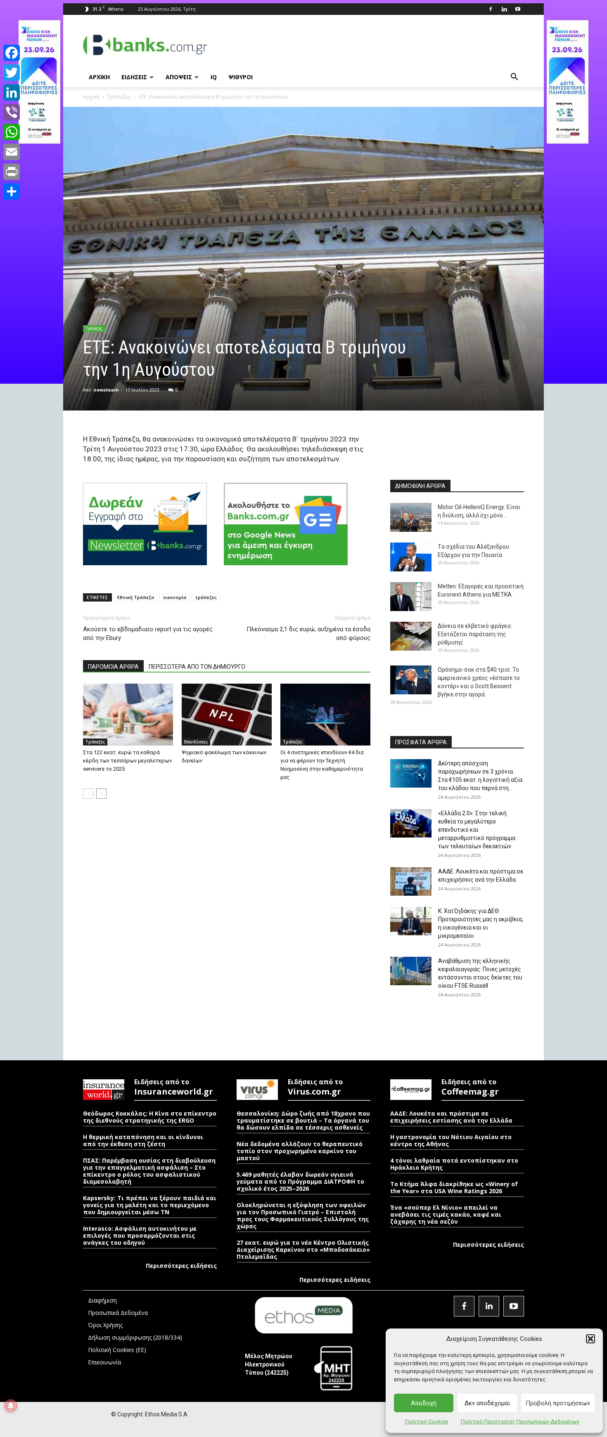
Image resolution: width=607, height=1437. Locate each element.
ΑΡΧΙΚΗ (99, 77)
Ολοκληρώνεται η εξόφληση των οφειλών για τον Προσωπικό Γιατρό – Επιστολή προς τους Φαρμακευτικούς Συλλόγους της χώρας (303, 1215)
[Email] (11, 152)
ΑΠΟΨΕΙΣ (179, 77)
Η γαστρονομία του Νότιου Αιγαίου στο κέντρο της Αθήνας (451, 1140)
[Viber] (11, 112)
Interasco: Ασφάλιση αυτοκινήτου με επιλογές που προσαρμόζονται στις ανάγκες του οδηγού (140, 1235)
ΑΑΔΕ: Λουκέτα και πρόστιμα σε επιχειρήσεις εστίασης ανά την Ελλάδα (451, 1116)
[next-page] (101, 793)
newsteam (106, 390)
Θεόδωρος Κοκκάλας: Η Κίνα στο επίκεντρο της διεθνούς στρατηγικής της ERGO (149, 1116)
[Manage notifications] (10, 1405)
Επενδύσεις (196, 742)
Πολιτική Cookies (426, 1421)
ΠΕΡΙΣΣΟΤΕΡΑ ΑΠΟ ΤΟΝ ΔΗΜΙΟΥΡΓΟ (197, 666)
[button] (590, 1339)
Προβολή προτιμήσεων (558, 1403)
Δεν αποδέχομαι (487, 1403)
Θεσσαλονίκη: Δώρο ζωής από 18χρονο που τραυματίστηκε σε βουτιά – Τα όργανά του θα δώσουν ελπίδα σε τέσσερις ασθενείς (303, 1120)
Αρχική (91, 96)
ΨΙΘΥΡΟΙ (240, 77)
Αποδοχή (423, 1403)
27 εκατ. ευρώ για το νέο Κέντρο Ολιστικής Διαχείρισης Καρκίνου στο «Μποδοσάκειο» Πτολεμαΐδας (303, 1249)
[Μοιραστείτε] (11, 191)
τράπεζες (206, 597)
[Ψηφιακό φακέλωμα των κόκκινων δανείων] (227, 715)
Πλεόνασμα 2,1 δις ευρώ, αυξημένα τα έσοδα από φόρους (308, 633)
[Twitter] (11, 73)
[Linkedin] (504, 9)
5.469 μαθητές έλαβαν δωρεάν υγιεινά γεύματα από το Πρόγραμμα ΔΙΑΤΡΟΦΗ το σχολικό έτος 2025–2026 (300, 1181)
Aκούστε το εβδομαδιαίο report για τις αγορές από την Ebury (148, 633)
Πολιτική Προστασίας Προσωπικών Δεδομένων (520, 1421)
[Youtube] (518, 9)
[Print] (11, 172)
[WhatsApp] (11, 132)
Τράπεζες (118, 96)
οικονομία (174, 597)
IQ (214, 77)
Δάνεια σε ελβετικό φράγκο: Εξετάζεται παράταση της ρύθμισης (475, 634)
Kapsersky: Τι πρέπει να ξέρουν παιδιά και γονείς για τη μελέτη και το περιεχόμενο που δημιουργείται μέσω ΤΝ (149, 1205)
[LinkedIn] (11, 92)
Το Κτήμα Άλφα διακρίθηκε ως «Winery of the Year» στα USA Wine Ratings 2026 (454, 1187)
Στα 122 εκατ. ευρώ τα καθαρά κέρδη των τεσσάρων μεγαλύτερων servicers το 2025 (127, 760)
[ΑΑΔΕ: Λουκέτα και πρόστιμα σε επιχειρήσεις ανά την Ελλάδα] (411, 881)
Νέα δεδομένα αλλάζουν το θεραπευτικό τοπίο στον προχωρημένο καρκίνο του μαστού (300, 1151)
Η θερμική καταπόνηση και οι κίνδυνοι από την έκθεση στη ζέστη (143, 1140)
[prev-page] (88, 793)
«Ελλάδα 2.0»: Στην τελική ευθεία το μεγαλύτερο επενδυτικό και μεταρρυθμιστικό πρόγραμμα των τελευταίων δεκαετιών (476, 829)
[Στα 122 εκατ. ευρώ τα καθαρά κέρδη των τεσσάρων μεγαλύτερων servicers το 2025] (128, 715)
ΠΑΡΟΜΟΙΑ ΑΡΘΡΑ (113, 666)
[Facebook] (490, 9)
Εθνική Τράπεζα (135, 597)
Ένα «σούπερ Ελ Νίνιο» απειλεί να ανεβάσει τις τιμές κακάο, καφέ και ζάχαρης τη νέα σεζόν (445, 1214)
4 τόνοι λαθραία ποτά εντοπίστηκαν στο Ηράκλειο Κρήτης (454, 1163)
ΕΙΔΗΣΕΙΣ (134, 77)
